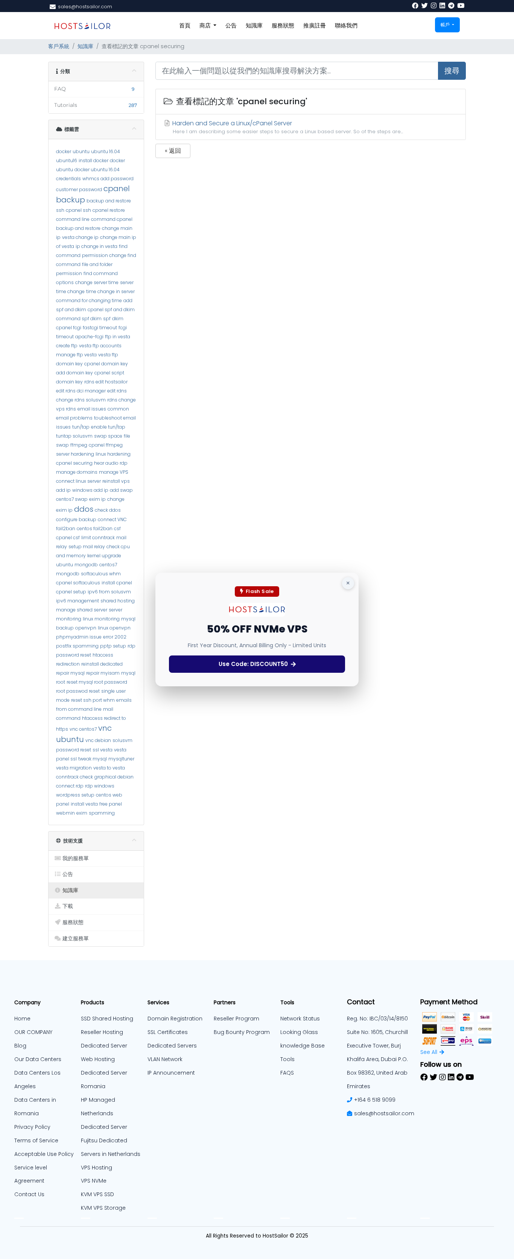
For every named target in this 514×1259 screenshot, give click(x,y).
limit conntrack (98, 537)
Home (22, 1018)
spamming (102, 813)
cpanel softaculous (78, 582)
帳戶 (446, 24)
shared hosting (117, 601)
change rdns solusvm (81, 400)
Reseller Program (236, 1018)
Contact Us (29, 1194)
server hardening (75, 454)
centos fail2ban (95, 528)
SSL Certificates (168, 1032)
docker (63, 151)
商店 (205, 25)
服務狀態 (283, 25)
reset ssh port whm (93, 700)
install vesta (84, 804)
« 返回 (173, 150)
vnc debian (98, 740)
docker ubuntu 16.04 (97, 169)
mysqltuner (121, 759)
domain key (69, 363)
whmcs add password (108, 178)
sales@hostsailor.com (384, 1113)
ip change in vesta (96, 246)
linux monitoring (101, 619)
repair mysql (70, 673)
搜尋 (451, 70)
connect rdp (70, 786)
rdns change (121, 400)
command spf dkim (79, 318)
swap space (108, 436)
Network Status (300, 1018)
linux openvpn (114, 628)
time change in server (110, 291)
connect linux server (78, 481)
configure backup (76, 519)
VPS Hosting (96, 1167)
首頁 (184, 25)
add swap (121, 490)
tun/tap (81, 427)
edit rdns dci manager (81, 391)
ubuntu (81, 151)
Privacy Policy (32, 1127)
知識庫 (254, 25)
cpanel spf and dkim (111, 309)
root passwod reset (78, 691)
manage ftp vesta (76, 354)
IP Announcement (171, 1073)
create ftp (67, 345)
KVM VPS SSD (97, 1194)
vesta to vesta (109, 768)
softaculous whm (101, 573)
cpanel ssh (78, 210)
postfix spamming (77, 646)
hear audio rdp (111, 463)
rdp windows (99, 786)
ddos (83, 509)
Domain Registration (175, 1018)
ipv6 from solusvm (109, 591)
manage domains (76, 472)
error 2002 (114, 637)
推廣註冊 (314, 25)
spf (107, 318)
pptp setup (113, 646)
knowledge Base (302, 1045)
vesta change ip (80, 237)
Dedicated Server (104, 1127)
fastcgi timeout (100, 327)
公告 (231, 25)
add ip (63, 490)
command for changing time (89, 300)
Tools (287, 1059)
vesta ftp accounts (100, 345)
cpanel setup (71, 591)
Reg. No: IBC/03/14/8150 (377, 1018)
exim (81, 813)
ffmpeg (78, 445)
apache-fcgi (89, 336)
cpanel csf (68, 537)
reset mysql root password (97, 682)
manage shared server (81, 610)
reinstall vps (116, 481)
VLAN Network (165, 1059)
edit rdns (117, 391)
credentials (68, 178)
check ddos (108, 510)
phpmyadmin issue (79, 637)
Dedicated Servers (172, 1045)
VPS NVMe (93, 1180)
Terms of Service (36, 1140)
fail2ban (65, 528)
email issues (92, 409)
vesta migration (74, 768)
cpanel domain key (106, 363)
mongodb (86, 564)
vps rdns (66, 409)
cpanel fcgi (68, 327)
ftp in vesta (117, 336)
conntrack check (74, 777)
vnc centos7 (83, 729)
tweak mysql (92, 759)
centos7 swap (72, 499)
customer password (79, 189)
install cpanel (117, 582)
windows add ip (90, 490)
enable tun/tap (108, 427)
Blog (20, 1045)
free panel (110, 804)
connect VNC (112, 519)
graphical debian (114, 777)
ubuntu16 (66, 160)
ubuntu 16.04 (105, 151)
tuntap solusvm (74, 436)
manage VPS (113, 472)
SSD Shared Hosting (107, 1018)
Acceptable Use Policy (44, 1154)
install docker (93, 160)
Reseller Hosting (102, 1032)
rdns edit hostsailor (106, 382)
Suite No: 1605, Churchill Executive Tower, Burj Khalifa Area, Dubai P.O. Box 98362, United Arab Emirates (377, 1059)
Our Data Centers (37, 1059)
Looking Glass (299, 1032)
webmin (65, 813)
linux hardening (113, 454)
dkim (117, 318)
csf (117, 528)
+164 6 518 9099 (374, 1100)
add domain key (74, 372)
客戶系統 (58, 46)
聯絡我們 (346, 25)
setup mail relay (86, 546)
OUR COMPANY (33, 1032)
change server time (97, 282)
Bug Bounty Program (242, 1032)
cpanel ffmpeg (106, 445)
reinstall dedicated (102, 664)
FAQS (287, 1073)
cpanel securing (74, 463)
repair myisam (103, 673)
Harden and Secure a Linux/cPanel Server (287, 127)
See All (428, 1052)
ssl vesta (103, 750)
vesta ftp (108, 354)
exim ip (97, 499)
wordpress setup (75, 795)
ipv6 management (77, 601)
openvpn (85, 628)
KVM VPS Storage (103, 1208)
